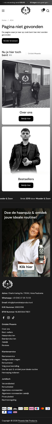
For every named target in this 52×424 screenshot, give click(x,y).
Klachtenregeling (9, 400)
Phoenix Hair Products (27, 420)
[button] (47, 10)
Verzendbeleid (8, 383)
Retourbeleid (7, 387)
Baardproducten (9, 339)
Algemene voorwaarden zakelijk (15, 393)
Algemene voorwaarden (12, 390)
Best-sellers (7, 332)
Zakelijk (5, 342)
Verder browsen (10, 41)
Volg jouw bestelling (10, 366)
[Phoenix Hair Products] (25, 10)
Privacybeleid (8, 396)
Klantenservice (8, 356)
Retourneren (7, 363)
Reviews (5, 345)
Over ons (6, 329)
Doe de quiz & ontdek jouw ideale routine (20, 369)
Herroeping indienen (10, 372)
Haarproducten (8, 335)
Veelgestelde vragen (11, 359)
